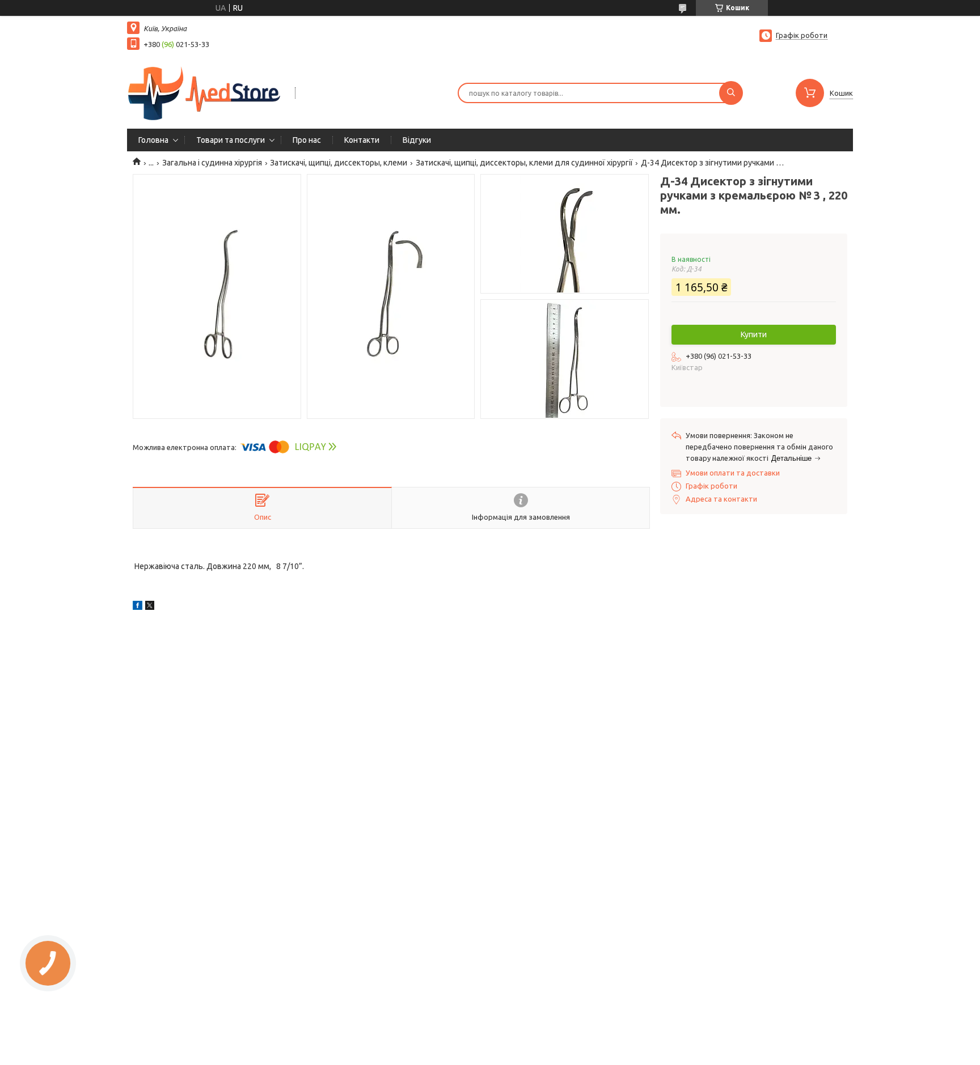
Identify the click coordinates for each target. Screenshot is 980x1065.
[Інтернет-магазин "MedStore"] (206, 91)
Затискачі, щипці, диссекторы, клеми (338, 162)
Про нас (307, 140)
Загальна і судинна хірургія (212, 162)
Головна (153, 140)
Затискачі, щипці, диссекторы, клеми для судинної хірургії (524, 162)
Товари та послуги (230, 140)
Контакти (361, 140)
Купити (754, 334)
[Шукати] (731, 93)
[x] (149, 607)
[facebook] (137, 607)
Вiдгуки (417, 140)
